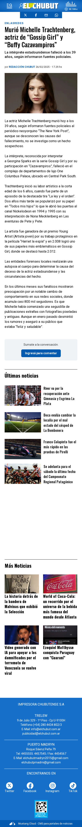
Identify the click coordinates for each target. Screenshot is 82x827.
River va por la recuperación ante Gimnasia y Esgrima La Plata (59, 396)
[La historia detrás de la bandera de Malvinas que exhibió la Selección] (22, 583)
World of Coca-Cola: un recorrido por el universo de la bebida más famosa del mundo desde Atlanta (60, 606)
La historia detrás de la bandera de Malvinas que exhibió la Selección (21, 603)
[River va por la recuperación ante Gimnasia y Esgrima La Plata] (23, 395)
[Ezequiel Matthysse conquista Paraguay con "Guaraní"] (60, 634)
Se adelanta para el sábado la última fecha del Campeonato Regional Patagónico (59, 474)
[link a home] (41, 6)
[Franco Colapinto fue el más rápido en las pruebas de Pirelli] (23, 449)
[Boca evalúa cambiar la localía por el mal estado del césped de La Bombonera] (23, 422)
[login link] (21, 6)
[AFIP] (41, 809)
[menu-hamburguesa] (9, 6)
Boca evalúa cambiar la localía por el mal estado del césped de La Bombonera (60, 423)
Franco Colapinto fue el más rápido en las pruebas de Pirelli (60, 446)
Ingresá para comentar (41, 353)
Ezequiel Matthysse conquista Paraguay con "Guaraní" (58, 652)
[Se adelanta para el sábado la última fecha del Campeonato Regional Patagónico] (23, 474)
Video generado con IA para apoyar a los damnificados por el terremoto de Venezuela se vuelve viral (20, 660)
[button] (71, 6)
